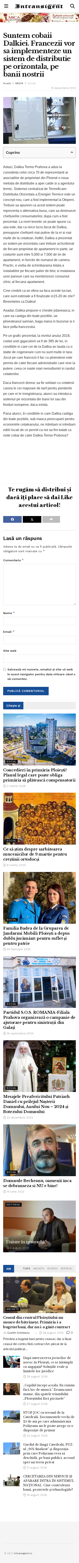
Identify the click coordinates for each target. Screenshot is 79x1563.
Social (32, 83)
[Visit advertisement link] (39, 17)
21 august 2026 (36, 1467)
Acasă (7, 83)
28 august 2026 (53, 1332)
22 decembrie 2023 (19, 1117)
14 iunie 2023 (15, 1191)
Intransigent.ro (23, 1553)
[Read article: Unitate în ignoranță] (39, 1227)
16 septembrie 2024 (19, 1033)
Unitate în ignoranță (25, 1242)
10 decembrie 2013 (63, 88)
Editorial (13, 1204)
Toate (26, 1268)
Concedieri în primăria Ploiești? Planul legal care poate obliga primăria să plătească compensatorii (39, 775)
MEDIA (19, 83)
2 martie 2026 (16, 786)
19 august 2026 (36, 1495)
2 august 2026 (19, 1247)
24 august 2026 (37, 1435)
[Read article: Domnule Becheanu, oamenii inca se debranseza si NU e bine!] (39, 1150)
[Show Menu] (6, 6)
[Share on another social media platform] (51, 519)
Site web (9, 650)
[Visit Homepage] (39, 6)
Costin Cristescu (18, 1332)
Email (9, 632)
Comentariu (13, 560)
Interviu (52, 1268)
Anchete (38, 1268)
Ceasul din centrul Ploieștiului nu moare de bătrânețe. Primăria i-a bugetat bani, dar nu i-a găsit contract (36, 1322)
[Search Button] (72, 6)
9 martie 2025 (16, 865)
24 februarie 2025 (18, 949)
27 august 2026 (37, 1403)
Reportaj (66, 1268)
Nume (9, 613)
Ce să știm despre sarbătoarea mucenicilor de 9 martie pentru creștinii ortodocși (35, 854)
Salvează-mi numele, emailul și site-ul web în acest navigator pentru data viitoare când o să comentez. (41, 674)
